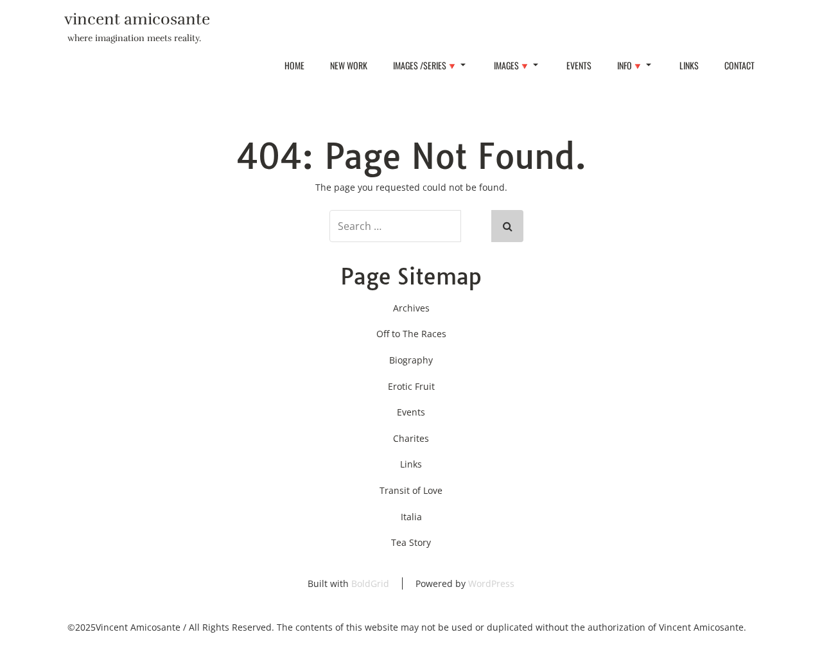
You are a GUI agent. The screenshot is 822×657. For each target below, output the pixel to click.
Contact (739, 65)
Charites (411, 438)
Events (578, 65)
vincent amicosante (137, 19)
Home (294, 65)
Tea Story (411, 542)
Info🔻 (630, 65)
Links (689, 65)
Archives (411, 308)
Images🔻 (512, 65)
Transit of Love (411, 490)
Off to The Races (411, 334)
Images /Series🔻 (425, 65)
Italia (411, 517)
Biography (411, 360)
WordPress (491, 583)
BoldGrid (370, 583)
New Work (348, 65)
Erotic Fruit (411, 386)
